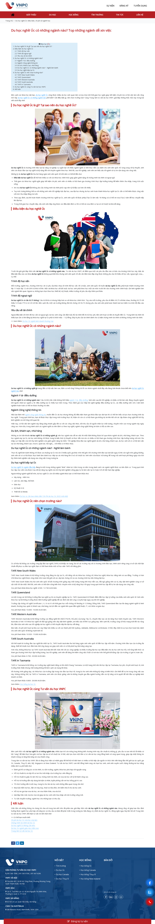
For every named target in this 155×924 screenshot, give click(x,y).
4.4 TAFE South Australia (24, 82)
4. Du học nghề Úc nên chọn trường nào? (28, 72)
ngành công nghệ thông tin (35, 414)
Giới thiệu (31, 14)
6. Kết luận (17, 89)
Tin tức (119, 14)
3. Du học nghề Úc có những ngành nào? (28, 58)
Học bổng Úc (86, 866)
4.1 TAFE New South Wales (25, 75)
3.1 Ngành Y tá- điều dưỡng (25, 61)
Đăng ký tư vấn (79, 921)
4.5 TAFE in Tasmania (23, 84)
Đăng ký (124, 5)
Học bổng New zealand (90, 878)
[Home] (12, 14)
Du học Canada (62, 874)
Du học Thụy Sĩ (62, 878)
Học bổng (73, 14)
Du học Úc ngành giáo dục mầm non (25, 828)
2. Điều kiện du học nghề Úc (23, 49)
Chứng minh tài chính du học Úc (23, 823)
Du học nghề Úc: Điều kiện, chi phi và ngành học (32, 21)
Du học (52, 14)
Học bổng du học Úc (28, 684)
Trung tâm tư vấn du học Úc (22, 831)
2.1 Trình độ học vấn (22, 51)
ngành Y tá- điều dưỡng (79, 400)
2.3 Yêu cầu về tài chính (23, 56)
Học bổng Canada (88, 870)
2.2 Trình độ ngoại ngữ (23, 53)
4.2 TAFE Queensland (22, 77)
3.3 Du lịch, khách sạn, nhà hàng (27, 65)
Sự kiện (110, 5)
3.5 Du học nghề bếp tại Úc (24, 70)
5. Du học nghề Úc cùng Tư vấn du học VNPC (29, 87)
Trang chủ (9, 21)
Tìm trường (97, 14)
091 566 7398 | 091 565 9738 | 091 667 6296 (24, 873)
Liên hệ (139, 14)
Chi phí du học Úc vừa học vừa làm (24, 820)
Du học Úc (60, 870)
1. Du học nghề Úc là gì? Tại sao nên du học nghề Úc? (32, 46)
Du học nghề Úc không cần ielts (23, 825)
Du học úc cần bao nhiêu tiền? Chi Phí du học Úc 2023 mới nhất (44, 496)
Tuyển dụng (140, 5)
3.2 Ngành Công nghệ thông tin (26, 63)
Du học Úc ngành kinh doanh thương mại (37, 321)
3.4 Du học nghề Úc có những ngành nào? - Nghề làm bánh (36, 68)
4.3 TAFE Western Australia (25, 80)
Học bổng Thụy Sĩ (88, 874)
